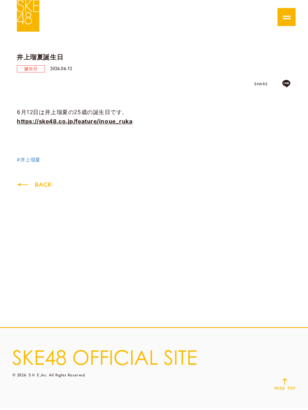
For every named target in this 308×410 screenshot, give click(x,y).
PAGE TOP (285, 388)
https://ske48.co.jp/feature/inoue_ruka (74, 121)
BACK (43, 184)
